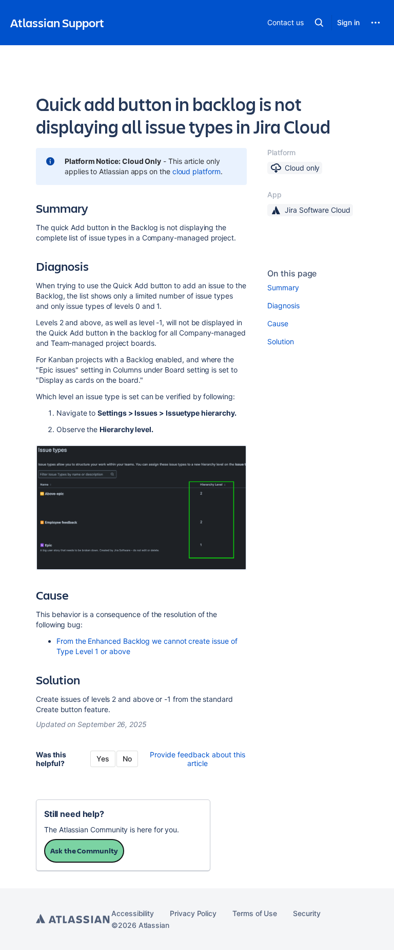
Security (306, 913)
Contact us (285, 22)
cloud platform (196, 171)
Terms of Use (254, 913)
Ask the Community (84, 850)
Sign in (348, 22)
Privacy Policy (193, 913)
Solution (280, 341)
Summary (283, 287)
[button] (319, 22)
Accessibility (132, 913)
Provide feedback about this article (197, 759)
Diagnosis (283, 305)
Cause (277, 323)
